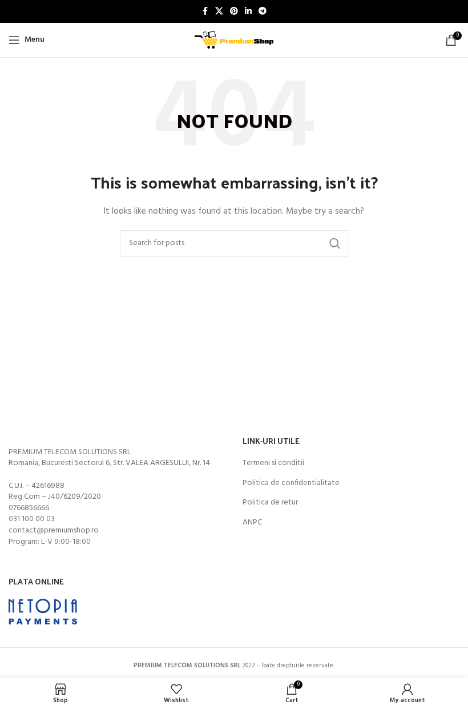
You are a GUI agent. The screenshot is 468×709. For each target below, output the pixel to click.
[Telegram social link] (262, 11)
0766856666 (29, 508)
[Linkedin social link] (248, 11)
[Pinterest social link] (234, 11)
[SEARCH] (335, 243)
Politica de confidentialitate (291, 483)
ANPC (252, 522)
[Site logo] (234, 40)
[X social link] (219, 11)
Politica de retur (270, 502)
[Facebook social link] (205, 11)
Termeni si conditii (273, 463)
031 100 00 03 (32, 519)
